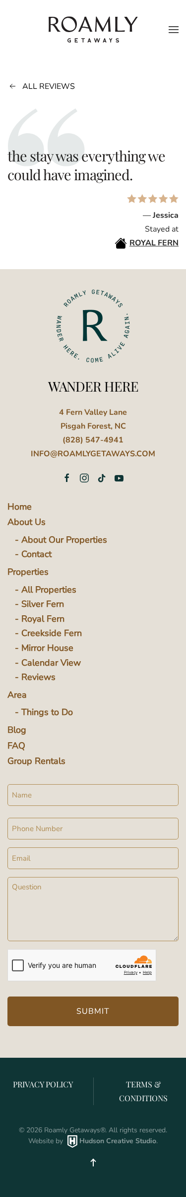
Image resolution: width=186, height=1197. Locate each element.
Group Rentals (36, 761)
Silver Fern (42, 604)
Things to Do (47, 712)
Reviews (38, 677)
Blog (16, 730)
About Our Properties (64, 540)
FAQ (16, 746)
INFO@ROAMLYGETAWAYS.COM (93, 453)
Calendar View (51, 663)
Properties (28, 572)
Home (19, 507)
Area (17, 695)
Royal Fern (42, 619)
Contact (36, 554)
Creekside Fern (51, 633)
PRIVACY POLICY (43, 1084)
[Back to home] (93, 29)
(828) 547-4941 (93, 440)
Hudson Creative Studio (117, 1141)
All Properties (48, 590)
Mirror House (47, 648)
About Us (26, 522)
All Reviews (48, 86)
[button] (174, 29)
